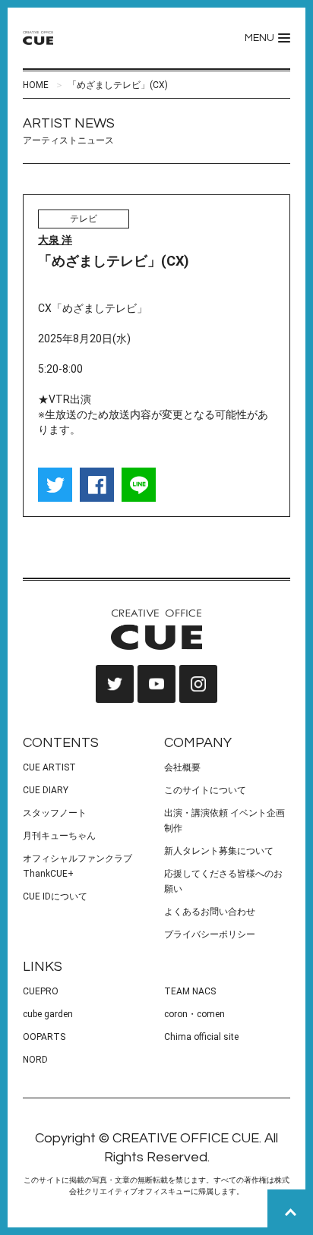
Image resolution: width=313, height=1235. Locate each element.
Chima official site (201, 1037)
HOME (36, 85)
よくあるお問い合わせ (209, 911)
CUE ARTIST (49, 767)
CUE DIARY (45, 790)
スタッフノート (55, 813)
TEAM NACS (190, 991)
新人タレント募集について (218, 851)
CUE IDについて (55, 896)
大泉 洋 (55, 240)
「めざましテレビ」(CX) (118, 85)
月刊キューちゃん (59, 835)
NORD (35, 1059)
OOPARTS (44, 1037)
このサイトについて (205, 790)
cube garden (48, 1014)
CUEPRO (40, 991)
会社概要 (182, 767)
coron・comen (194, 1014)
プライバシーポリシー (209, 934)
